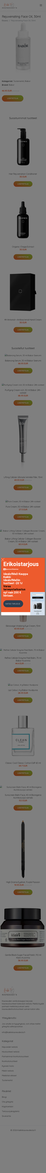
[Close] (2, 560)
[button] (13, 603)
